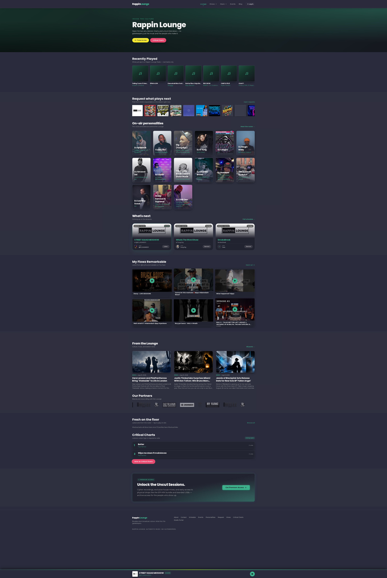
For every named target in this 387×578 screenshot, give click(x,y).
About (176, 517)
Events (232, 4)
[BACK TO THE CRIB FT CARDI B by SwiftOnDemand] (228, 110)
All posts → (250, 347)
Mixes (228, 517)
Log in (251, 4)
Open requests (249, 102)
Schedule (192, 517)
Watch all (249, 265)
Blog (240, 4)
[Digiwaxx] (171, 404)
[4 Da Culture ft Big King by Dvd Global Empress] (176, 110)
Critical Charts (158, 40)
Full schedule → (249, 219)
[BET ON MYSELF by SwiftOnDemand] (253, 110)
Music (222, 4)
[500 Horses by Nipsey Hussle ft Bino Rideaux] (189, 110)
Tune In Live (142, 40)
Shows (212, 4)
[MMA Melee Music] (214, 404)
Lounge (203, 4)
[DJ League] (153, 404)
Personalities (210, 517)
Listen (166, 246)
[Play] (252, 574)
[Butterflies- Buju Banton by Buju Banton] (137, 110)
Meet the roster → (248, 126)
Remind (206, 246)
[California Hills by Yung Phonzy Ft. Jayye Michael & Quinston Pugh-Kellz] (150, 110)
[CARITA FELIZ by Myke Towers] (163, 110)
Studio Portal (178, 520)
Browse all (251, 423)
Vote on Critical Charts (143, 461)
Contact (184, 517)
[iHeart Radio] (184, 404)
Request (221, 517)
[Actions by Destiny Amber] (202, 110)
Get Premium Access (235, 487)
